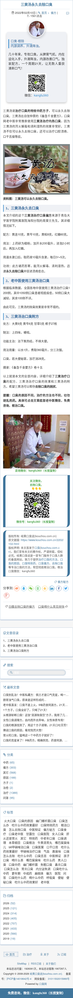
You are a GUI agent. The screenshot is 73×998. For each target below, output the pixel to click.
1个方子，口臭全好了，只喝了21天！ (26, 710)
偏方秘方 (63, 582)
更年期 (16, 873)
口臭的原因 (25, 821)
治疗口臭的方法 (47, 559)
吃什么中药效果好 (26, 882)
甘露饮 (30, 834)
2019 (6, 938)
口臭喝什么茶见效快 (51, 606)
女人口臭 (58, 834)
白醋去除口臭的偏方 (22, 606)
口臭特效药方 (49, 825)
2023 (6, 918)
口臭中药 (14, 864)
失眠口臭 (46, 864)
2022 (6, 923)
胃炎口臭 (27, 869)
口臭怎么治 (11, 869)
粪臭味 (56, 851)
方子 (6, 782)
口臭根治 (29, 842)
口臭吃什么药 (17, 877)
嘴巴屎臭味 (33, 860)
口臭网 (42, 984)
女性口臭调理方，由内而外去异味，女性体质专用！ (34, 720)
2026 (6, 903)
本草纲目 (14, 842)
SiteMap (21, 963)
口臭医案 (38, 847)
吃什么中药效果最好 (25, 825)
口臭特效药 (29, 563)
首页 (44, 13)
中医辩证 (35, 829)
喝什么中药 (36, 877)
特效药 (33, 838)
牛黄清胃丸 (45, 842)
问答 (6, 798)
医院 (58, 873)
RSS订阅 (36, 963)
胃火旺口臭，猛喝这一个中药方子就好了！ (29, 735)
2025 (6, 908)
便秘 (61, 877)
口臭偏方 (43, 563)
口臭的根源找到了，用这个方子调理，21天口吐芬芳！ (36, 725)
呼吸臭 (50, 877)
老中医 (45, 882)
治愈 (6, 788)
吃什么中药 (25, 856)
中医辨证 (55, 856)
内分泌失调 (43, 869)
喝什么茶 (17, 860)
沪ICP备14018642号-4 (18, 978)
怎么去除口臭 (17, 829)
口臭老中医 (16, 834)
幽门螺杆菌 (30, 864)
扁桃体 (39, 873)
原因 (6, 777)
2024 (6, 913)
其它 (6, 772)
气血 (46, 851)
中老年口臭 (47, 838)
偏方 (53, 13)
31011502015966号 (58, 978)
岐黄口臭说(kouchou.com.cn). (46, 973)
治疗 (6, 793)
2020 (6, 933)
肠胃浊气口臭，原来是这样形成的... (24, 700)
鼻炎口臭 (61, 864)
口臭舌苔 (41, 856)
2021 (6, 928)
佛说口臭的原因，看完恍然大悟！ (23, 730)
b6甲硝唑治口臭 (19, 847)
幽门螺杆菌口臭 (46, 821)
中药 (6, 762)
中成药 (27, 873)
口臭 (37, 548)
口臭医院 (43, 834)
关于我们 (51, 963)
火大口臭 (10, 821)
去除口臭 (57, 563)
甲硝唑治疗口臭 (30, 851)
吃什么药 (49, 860)
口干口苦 (52, 847)
